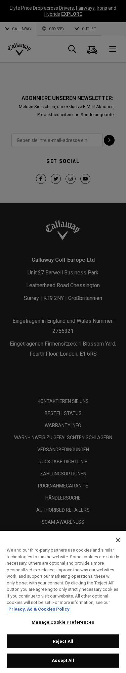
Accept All (63, 660)
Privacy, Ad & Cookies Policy (39, 609)
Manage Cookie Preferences (63, 622)
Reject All (63, 641)
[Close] (118, 540)
